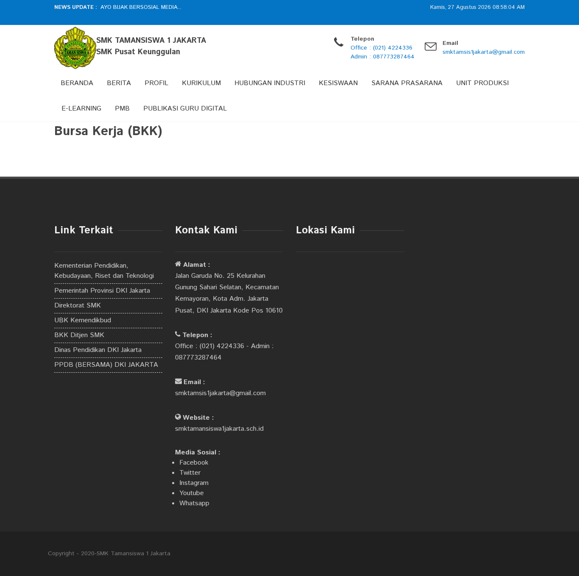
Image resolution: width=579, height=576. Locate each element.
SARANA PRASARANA (407, 83)
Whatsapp (194, 503)
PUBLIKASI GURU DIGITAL (185, 109)
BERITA (119, 83)
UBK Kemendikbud (82, 320)
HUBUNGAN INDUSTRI (269, 83)
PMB (122, 109)
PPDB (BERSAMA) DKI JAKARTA (106, 365)
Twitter (189, 473)
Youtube (191, 493)
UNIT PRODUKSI (482, 83)
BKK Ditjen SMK (79, 335)
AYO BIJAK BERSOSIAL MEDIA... (140, 7)
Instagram (194, 483)
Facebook (194, 463)
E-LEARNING (81, 109)
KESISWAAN (338, 83)
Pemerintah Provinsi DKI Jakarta (102, 291)
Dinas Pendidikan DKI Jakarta (98, 350)
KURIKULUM (201, 83)
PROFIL (156, 83)
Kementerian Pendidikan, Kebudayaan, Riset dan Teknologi (104, 271)
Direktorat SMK (77, 305)
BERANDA (77, 83)
